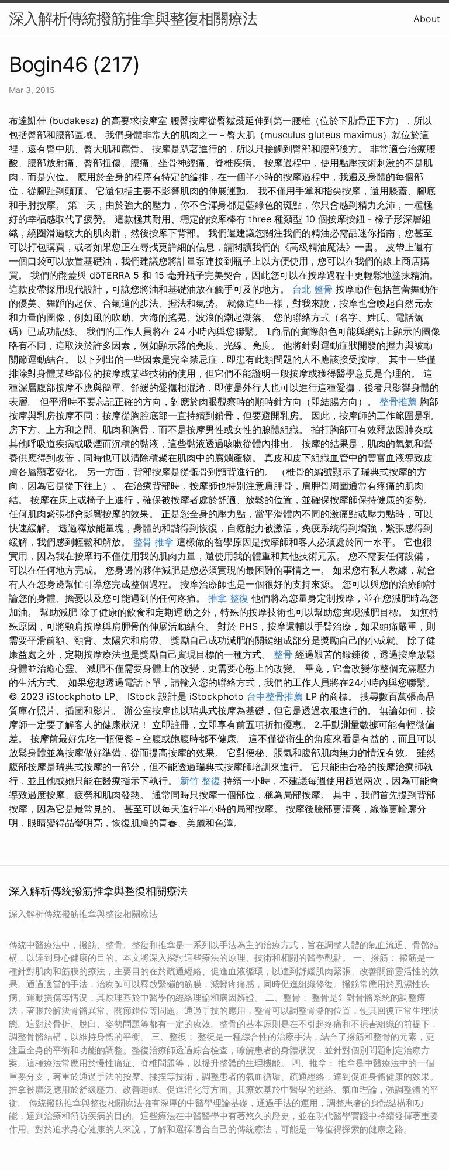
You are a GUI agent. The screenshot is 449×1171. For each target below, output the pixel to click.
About (426, 19)
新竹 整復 (200, 781)
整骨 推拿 (153, 542)
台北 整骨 (312, 289)
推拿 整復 (228, 598)
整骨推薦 (398, 401)
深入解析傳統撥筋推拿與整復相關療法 (133, 18)
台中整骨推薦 (275, 696)
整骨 (283, 654)
